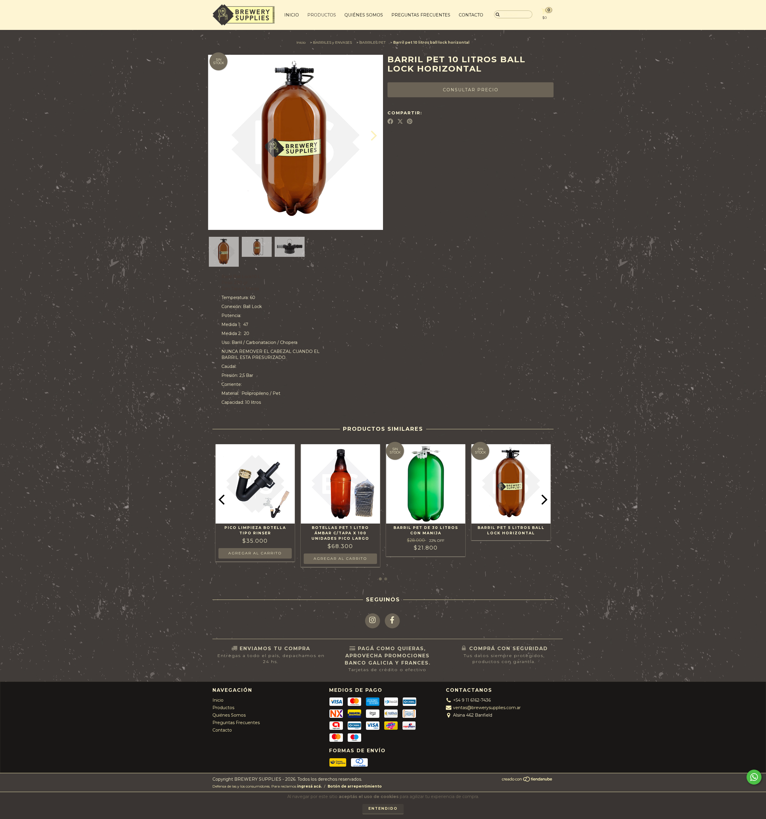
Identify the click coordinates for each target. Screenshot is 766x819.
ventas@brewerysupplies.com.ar (487, 707)
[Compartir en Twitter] (400, 121)
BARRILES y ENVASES (332, 42)
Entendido (383, 808)
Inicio (291, 15)
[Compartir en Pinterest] (409, 121)
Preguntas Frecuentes (420, 15)
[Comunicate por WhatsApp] (754, 777)
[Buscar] (496, 14)
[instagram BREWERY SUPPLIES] (372, 620)
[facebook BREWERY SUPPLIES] (392, 620)
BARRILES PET (372, 42)
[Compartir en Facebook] (390, 121)
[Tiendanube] (527, 780)
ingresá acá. (309, 786)
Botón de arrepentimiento (355, 786)
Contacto (471, 15)
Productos (321, 15)
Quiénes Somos (363, 15)
